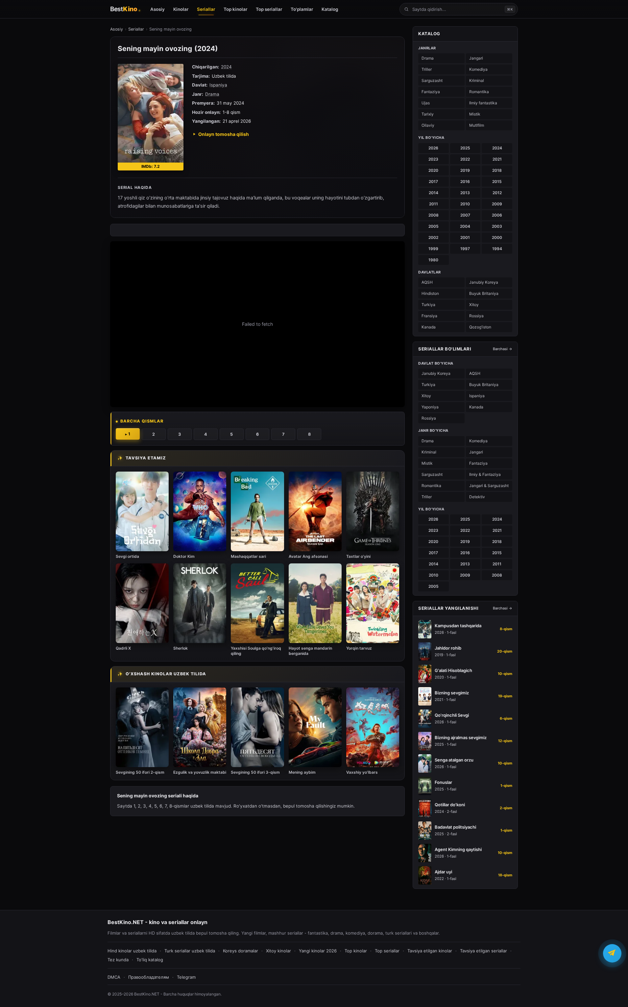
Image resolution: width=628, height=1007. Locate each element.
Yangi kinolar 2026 (318, 950)
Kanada (429, 326)
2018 (497, 170)
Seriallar (136, 29)
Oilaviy (428, 125)
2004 (465, 226)
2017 (433, 181)
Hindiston (430, 293)
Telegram (186, 977)
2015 (497, 181)
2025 (465, 147)
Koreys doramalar (240, 950)
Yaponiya (430, 406)
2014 (433, 192)
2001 (465, 237)
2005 (433, 226)
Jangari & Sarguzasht (489, 485)
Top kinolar (356, 950)
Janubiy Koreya (483, 282)
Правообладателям (148, 977)
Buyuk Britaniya (483, 293)
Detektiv (477, 496)
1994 (497, 248)
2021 (497, 159)
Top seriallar (387, 950)
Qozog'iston (480, 326)
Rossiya (476, 315)
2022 (465, 159)
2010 (465, 203)
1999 (433, 248)
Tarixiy (428, 114)
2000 (497, 237)
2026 (433, 147)
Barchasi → (502, 349)
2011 (433, 203)
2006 (497, 215)
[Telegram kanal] (612, 955)
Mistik (474, 114)
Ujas (426, 102)
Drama (212, 94)
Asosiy (116, 29)
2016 (465, 181)
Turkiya (428, 304)
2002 (433, 237)
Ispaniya (218, 85)
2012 (497, 192)
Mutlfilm (476, 125)
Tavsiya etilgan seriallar (483, 950)
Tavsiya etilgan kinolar (429, 950)
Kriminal (476, 80)
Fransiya (429, 315)
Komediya (478, 69)
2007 (465, 215)
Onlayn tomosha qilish (223, 134)
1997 (465, 248)
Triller (427, 69)
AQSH (427, 282)
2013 (465, 192)
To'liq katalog (149, 959)
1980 (433, 259)
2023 (433, 159)
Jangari (476, 58)
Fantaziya (431, 91)
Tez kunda (118, 959)
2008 (433, 215)
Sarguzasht (432, 80)
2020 (433, 170)
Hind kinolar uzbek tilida (132, 950)
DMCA (114, 977)
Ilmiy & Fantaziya (485, 474)
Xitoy (474, 304)
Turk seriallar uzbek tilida (189, 950)
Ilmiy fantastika (483, 102)
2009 (497, 203)
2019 (465, 170)
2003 (497, 226)
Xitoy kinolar (278, 950)
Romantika (479, 91)
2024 (226, 66)
